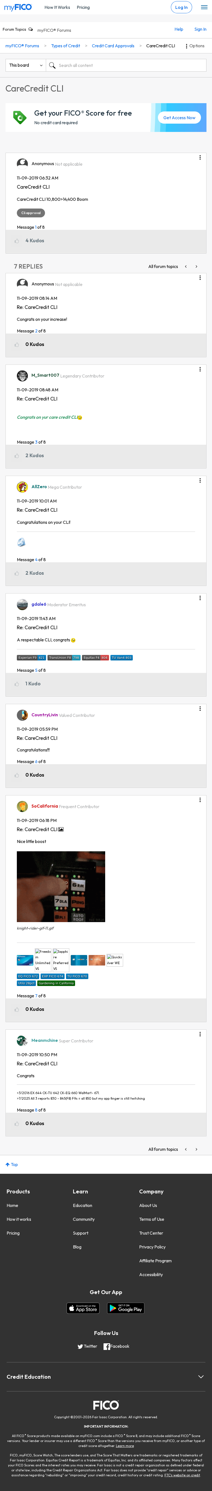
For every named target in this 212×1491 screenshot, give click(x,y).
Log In (181, 7)
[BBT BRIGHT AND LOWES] (196, 266)
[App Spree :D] (186, 266)
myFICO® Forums (54, 30)
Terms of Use (151, 1219)
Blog (77, 1247)
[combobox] (126, 65)
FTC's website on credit (182, 1475)
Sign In (200, 29)
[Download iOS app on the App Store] (83, 1308)
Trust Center (151, 1233)
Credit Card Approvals (113, 45)
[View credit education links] (201, 1376)
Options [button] (197, 45)
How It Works (57, 7)
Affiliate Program (155, 1260)
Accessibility (151, 1274)
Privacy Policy (152, 1247)
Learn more (125, 1446)
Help (178, 29)
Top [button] (14, 1164)
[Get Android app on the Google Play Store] (125, 1308)
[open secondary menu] (204, 7)
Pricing (83, 7)
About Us (148, 1205)
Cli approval (31, 213)
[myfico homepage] (18, 6)
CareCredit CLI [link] (160, 45)
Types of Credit (65, 45)
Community (84, 1219)
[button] (200, 155)
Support (80, 1233)
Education (82, 1205)
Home (12, 1205)
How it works (19, 1219)
